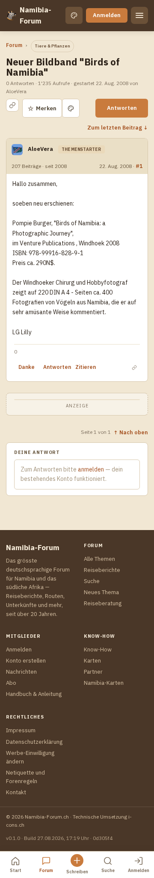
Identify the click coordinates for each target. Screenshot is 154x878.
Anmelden (107, 15)
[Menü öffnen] (139, 15)
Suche (92, 581)
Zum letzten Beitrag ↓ (117, 127)
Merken (42, 108)
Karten (92, 660)
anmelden (91, 469)
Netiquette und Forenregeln (25, 777)
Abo (11, 682)
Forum (14, 45)
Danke (26, 367)
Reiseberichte (102, 570)
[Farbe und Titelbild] (71, 108)
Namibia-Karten (104, 682)
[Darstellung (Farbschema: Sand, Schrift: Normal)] (74, 15)
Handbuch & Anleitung (34, 694)
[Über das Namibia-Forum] (11, 15)
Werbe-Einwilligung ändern (30, 757)
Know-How (98, 649)
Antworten (122, 108)
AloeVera (40, 149)
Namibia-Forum (35, 15)
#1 (139, 165)
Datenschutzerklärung (34, 741)
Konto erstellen (26, 660)
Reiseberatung (102, 603)
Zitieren (85, 367)
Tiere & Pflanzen (52, 46)
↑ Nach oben (130, 432)
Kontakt (16, 792)
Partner (93, 671)
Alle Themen (99, 559)
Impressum (21, 730)
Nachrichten (21, 671)
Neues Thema (101, 592)
